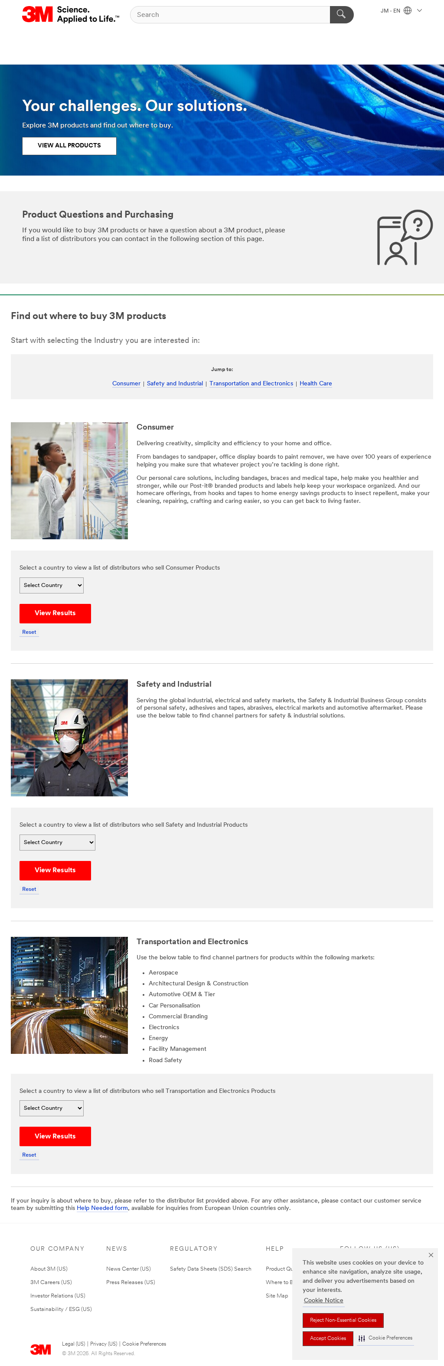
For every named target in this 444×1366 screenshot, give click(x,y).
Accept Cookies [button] (328, 1338)
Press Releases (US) (130, 1282)
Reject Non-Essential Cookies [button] (343, 1320)
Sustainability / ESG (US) (61, 1309)
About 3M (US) (49, 1269)
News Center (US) (128, 1269)
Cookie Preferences (144, 1344)
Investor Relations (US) (57, 1296)
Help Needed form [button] (102, 1208)
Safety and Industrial (175, 384)
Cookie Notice (323, 1301)
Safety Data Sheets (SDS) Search (210, 1269)
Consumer (126, 384)
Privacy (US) (103, 1344)
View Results (55, 613)
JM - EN (391, 11)
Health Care (316, 384)
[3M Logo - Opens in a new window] (71, 14)
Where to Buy (282, 1282)
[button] (385, 1338)
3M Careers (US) (51, 1282)
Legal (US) (73, 1344)
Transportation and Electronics (251, 384)
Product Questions (288, 1269)
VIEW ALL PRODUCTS (69, 146)
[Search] (342, 14)
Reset (29, 632)
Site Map (277, 1296)
